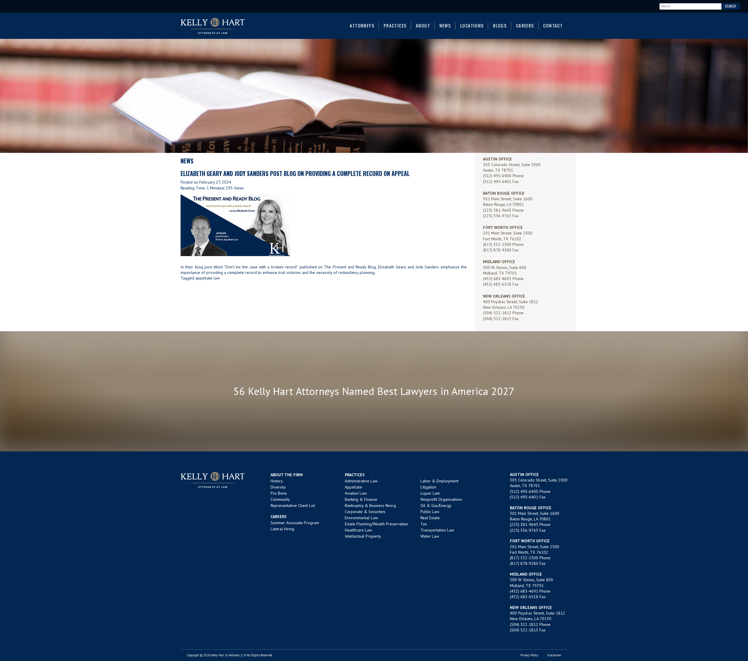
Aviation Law (356, 493)
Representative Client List (293, 505)
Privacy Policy (529, 655)
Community (280, 499)
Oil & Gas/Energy (435, 505)
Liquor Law (430, 493)
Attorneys (362, 25)
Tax (423, 524)
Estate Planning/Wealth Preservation (376, 524)
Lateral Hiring (282, 528)
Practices (395, 25)
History (277, 481)
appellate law (207, 278)
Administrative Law (361, 481)
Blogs (500, 25)
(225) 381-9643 (497, 210)
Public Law (429, 511)
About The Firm (287, 474)
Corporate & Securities (365, 511)
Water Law (429, 536)
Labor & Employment (439, 481)
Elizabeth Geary (392, 267)
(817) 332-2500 (497, 244)
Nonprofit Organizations (441, 499)
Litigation (428, 487)
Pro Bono (279, 493)
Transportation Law (437, 530)
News (445, 25)
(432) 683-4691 (497, 278)
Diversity (278, 487)
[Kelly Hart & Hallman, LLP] (213, 480)
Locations (472, 25)
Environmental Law (361, 517)
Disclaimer (554, 655)
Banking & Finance (361, 499)
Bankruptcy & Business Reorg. (371, 505)
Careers (525, 25)
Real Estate (430, 517)
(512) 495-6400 (497, 175)
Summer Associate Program (295, 522)
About (423, 25)
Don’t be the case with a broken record (261, 267)
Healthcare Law (358, 530)
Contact (553, 25)
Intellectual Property (363, 536)
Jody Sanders (427, 267)
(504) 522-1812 (497, 312)
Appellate (353, 487)
